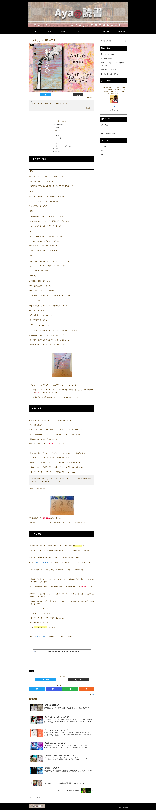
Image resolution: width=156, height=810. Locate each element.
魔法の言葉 (56, 148)
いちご (58, 130)
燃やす (58, 127)
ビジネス (103, 146)
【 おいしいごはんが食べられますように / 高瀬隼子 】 (113, 64)
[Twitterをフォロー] (37, 689)
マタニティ (59, 140)
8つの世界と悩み (58, 124)
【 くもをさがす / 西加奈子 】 (110, 54)
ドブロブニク (60, 143)
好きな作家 (56, 151)
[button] (125, 41)
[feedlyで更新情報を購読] (70, 689)
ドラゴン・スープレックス (64, 146)
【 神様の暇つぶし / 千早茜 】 (110, 74)
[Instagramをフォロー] (54, 689)
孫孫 (57, 132)
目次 (59, 121)
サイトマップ (104, 129)
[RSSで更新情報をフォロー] (86, 689)
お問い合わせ (104, 125)
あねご (58, 135)
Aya (113, 106)
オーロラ (58, 138)
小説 (32, 671)
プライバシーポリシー (107, 133)
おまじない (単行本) (42, 562)
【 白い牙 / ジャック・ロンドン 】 (111, 70)
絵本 (101, 155)
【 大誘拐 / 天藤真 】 (107, 58)
